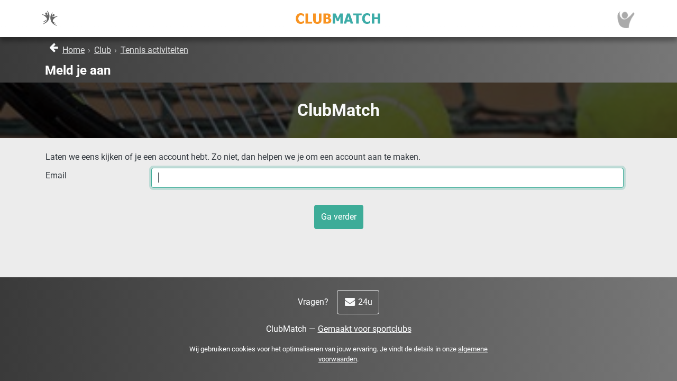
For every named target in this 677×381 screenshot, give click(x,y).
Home (73, 50)
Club (102, 50)
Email (56, 175)
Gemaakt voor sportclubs (364, 329)
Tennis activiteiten (154, 50)
